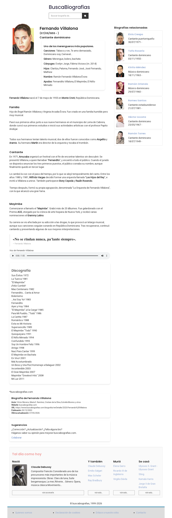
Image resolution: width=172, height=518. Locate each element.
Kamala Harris (146, 479)
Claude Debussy (96, 466)
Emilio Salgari (95, 470)
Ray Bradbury (95, 480)
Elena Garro (119, 466)
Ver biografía (48, 493)
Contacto (141, 512)
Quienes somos (23, 512)
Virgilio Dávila (120, 479)
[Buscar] (85, 16)
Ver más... (99, 493)
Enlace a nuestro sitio (107, 512)
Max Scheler (94, 475)
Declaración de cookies (67, 512)
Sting (141, 474)
